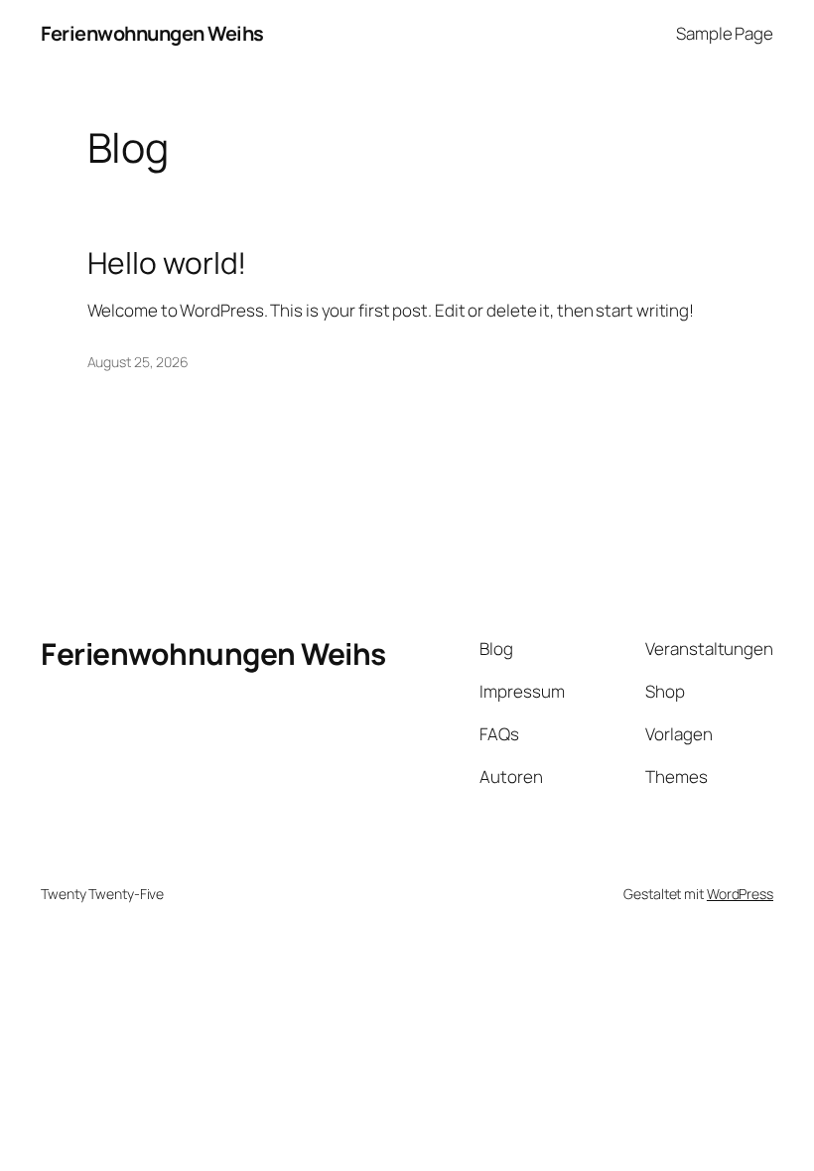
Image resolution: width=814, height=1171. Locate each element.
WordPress (740, 893)
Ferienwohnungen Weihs (152, 33)
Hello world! (167, 263)
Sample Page (724, 33)
